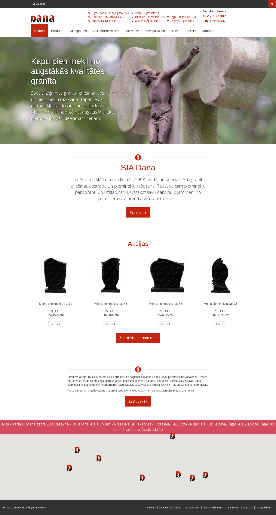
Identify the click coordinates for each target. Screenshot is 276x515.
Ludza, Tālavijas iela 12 (106, 21)
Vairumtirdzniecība (106, 31)
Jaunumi (163, 507)
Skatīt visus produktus (138, 337)
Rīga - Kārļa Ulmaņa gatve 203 (110, 13)
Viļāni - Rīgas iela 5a (147, 13)
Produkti (57, 31)
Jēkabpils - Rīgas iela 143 (150, 17)
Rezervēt (55, 324)
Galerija (191, 31)
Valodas (40, 3)
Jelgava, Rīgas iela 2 (183, 21)
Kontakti (208, 31)
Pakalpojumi (78, 31)
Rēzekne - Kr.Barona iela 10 (108, 17)
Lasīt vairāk (138, 401)
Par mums (132, 31)
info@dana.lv (217, 21)
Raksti (175, 31)
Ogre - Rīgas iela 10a (183, 17)
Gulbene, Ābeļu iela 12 (148, 21)
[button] (77, 449)
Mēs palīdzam (155, 31)
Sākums (39, 31)
